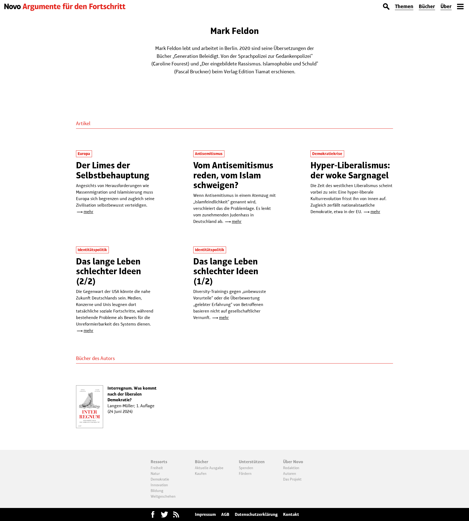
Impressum (205, 514)
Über (446, 6)
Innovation (159, 485)
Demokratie (160, 479)
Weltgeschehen (163, 496)
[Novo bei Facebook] (164, 514)
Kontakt (291, 514)
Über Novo (293, 461)
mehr (88, 211)
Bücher (427, 6)
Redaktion (291, 468)
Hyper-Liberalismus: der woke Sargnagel (350, 170)
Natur (155, 473)
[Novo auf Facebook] (152, 514)
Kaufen (201, 473)
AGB (225, 514)
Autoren (289, 473)
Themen (404, 6)
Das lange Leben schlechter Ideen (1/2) (225, 271)
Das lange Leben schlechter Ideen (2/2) (108, 271)
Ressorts (159, 461)
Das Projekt (292, 479)
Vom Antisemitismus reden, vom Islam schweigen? (233, 175)
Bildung (157, 490)
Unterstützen (252, 461)
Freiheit (157, 468)
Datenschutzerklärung (256, 514)
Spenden (246, 468)
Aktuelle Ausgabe (209, 468)
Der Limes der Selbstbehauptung (112, 170)
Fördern (245, 473)
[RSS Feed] (176, 514)
